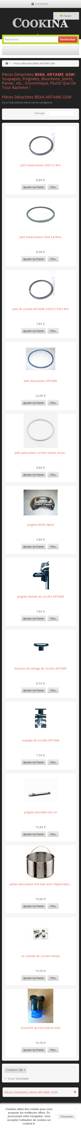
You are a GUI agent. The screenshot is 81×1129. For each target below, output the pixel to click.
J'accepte (66, 1116)
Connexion (41, 4)
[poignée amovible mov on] (40, 790)
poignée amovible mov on (40, 812)
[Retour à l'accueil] (6, 63)
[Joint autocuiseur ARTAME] (40, 359)
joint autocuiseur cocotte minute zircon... (40, 453)
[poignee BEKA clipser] (40, 502)
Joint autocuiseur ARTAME (40, 381)
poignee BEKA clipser (40, 524)
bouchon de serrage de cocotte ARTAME (41, 668)
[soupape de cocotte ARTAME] (40, 718)
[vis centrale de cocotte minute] (40, 934)
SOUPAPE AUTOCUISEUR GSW (40, 1028)
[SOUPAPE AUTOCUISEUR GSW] (40, 1006)
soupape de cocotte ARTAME (40, 740)
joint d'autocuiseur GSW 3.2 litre (40, 165)
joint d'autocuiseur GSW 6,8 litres (40, 237)
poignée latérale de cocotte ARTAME (40, 596)
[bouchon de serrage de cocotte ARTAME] (40, 646)
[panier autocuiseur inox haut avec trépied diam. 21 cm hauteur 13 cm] (40, 862)
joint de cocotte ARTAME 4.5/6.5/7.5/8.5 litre (40, 309)
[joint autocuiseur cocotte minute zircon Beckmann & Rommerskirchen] (40, 431)
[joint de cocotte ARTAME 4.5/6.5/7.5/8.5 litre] (40, 287)
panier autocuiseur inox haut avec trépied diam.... (41, 884)
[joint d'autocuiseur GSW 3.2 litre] (40, 143)
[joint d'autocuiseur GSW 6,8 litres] (40, 215)
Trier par (39, 113)
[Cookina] (40, 22)
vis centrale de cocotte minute (40, 956)
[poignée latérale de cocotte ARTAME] (40, 574)
